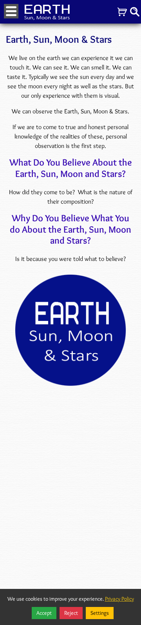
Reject (71, 612)
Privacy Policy (119, 598)
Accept (44, 612)
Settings (99, 612)
